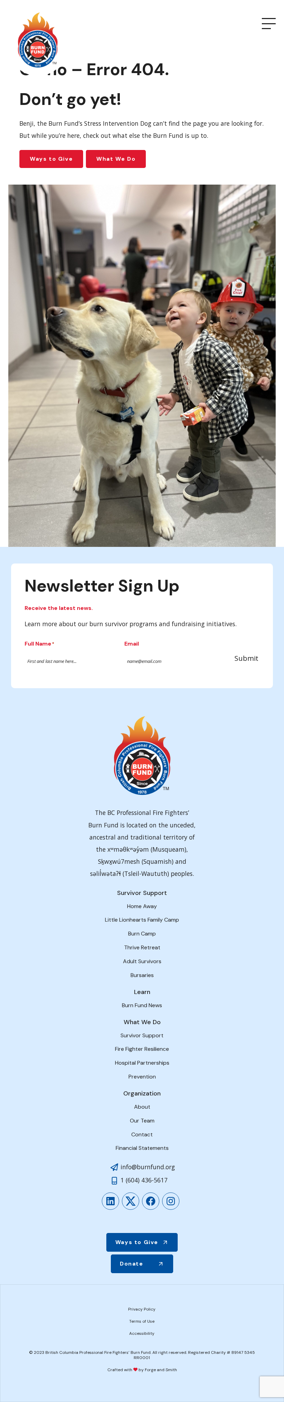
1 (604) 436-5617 (144, 1180)
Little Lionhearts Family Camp (142, 919)
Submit (246, 658)
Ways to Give (51, 158)
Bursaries (142, 975)
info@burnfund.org (148, 1167)
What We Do (115, 158)
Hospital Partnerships (142, 1062)
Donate (131, 1263)
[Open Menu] (269, 23)
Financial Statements (142, 1148)
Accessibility (141, 1333)
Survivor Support (142, 1035)
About (142, 1106)
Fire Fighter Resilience (142, 1049)
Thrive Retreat (142, 947)
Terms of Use (141, 1321)
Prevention (142, 1076)
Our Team (142, 1120)
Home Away (142, 906)
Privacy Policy (142, 1309)
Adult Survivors (142, 961)
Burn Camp (142, 933)
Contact (142, 1134)
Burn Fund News (142, 1005)
